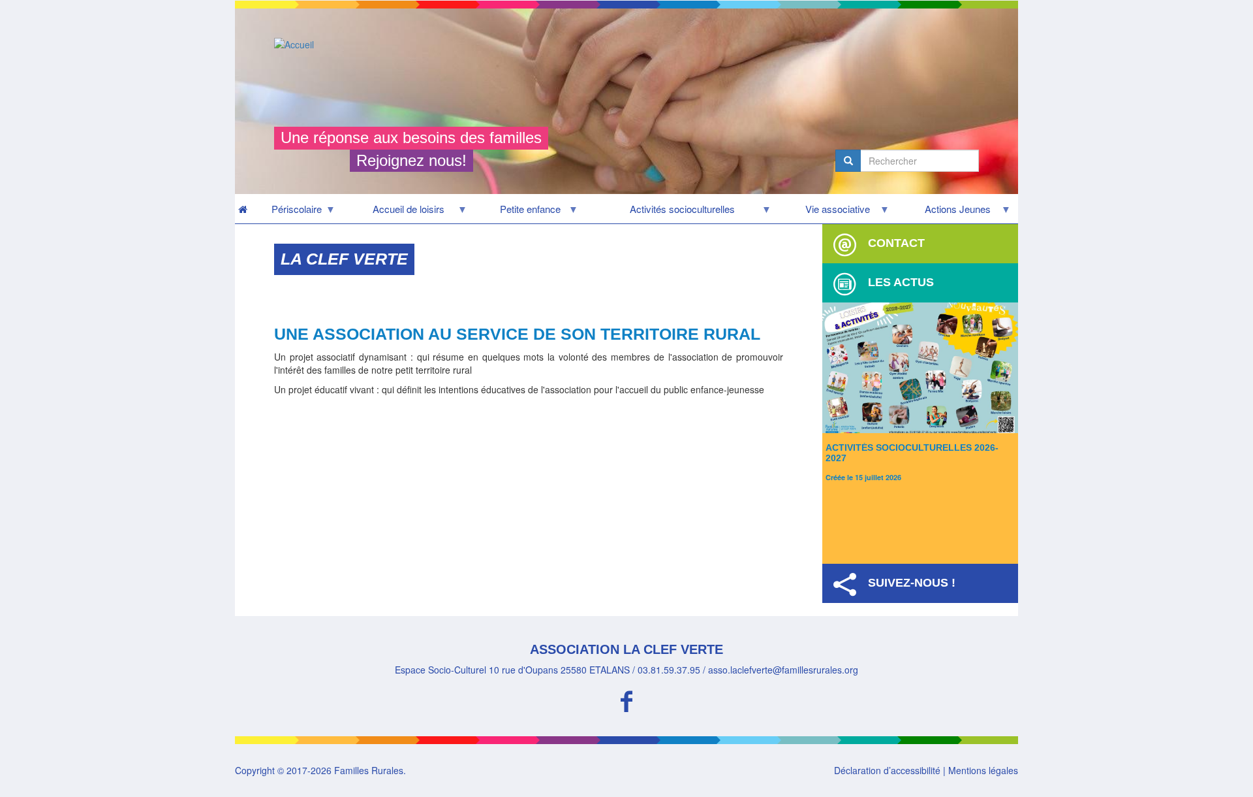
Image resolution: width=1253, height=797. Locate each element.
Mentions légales (983, 770)
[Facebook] (626, 699)
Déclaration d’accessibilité (887, 770)
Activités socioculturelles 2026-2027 (912, 452)
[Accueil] (299, 44)
